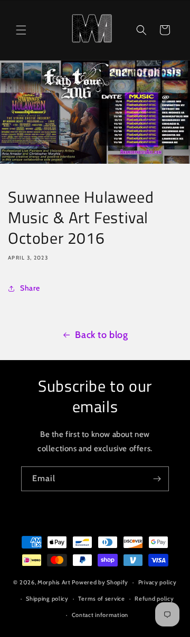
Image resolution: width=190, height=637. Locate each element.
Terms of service (101, 598)
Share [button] (30, 288)
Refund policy (154, 598)
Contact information (100, 615)
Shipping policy (47, 598)
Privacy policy (157, 582)
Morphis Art (54, 582)
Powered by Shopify (100, 582)
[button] (21, 30)
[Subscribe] (156, 478)
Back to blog (101, 335)
